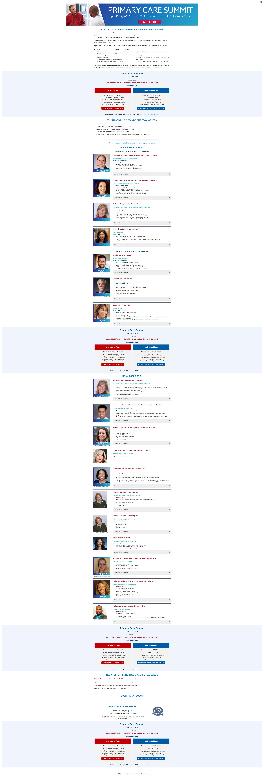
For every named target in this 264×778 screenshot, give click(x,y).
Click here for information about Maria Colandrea (101, 198)
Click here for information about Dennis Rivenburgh (102, 296)
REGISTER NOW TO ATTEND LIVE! (113, 108)
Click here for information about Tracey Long (102, 221)
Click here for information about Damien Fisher (101, 619)
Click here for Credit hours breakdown (150, 114)
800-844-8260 (134, 713)
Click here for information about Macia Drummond (102, 486)
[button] (261, 2)
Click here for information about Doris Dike (101, 246)
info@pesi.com (138, 774)
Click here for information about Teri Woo (101, 532)
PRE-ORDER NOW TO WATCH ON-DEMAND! (151, 108)
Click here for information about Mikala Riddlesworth (102, 576)
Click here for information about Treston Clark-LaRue (101, 422)
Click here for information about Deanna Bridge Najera (101, 445)
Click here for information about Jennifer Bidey (101, 463)
